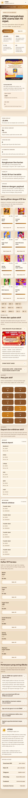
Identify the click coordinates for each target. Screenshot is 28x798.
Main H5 (20, 31)
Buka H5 (14, 582)
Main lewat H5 (7, 227)
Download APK (8, 31)
